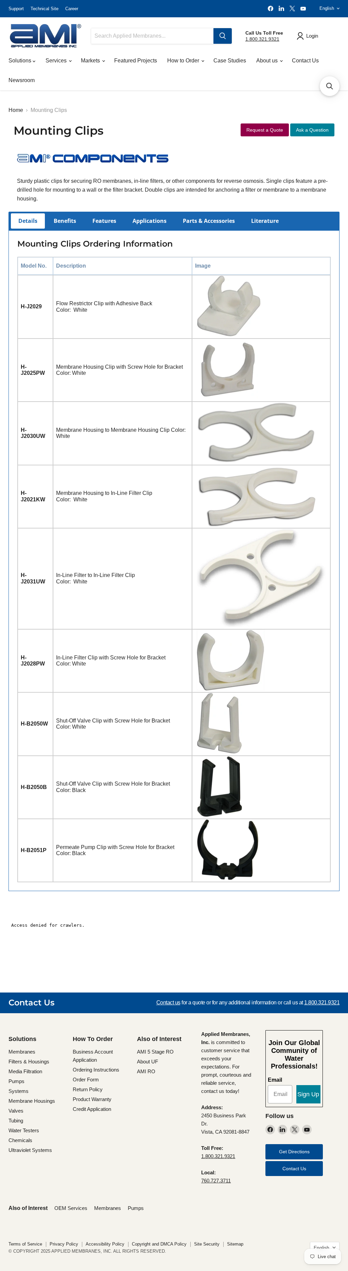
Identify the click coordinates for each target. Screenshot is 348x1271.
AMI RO (146, 1071)
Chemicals (20, 1140)
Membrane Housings (31, 1101)
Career (71, 8)
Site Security (207, 1244)
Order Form (86, 1079)
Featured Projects (135, 60)
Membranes (21, 1052)
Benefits (65, 221)
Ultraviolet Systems (30, 1150)
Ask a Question (312, 130)
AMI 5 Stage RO (155, 1052)
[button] (330, 86)
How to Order (184, 60)
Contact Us (305, 60)
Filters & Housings (28, 1061)
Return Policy (88, 1089)
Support (16, 8)
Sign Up (308, 1094)
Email (275, 1080)
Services (57, 60)
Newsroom (21, 80)
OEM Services (70, 1208)
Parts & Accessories (209, 221)
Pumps (16, 1081)
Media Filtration (25, 1071)
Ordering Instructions (96, 1070)
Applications (150, 221)
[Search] (222, 36)
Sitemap (235, 1244)
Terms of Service (25, 1244)
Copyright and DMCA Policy (159, 1244)
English (326, 8)
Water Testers (23, 1130)
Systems (18, 1091)
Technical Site (44, 8)
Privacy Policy (64, 1244)
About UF (147, 1061)
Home (15, 110)
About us (267, 60)
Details (27, 221)
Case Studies (229, 60)
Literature (265, 221)
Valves (15, 1111)
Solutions (20, 60)
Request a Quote (264, 130)
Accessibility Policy (105, 1244)
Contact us (168, 1002)
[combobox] (152, 36)
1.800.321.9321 (262, 39)
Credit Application (92, 1109)
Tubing (15, 1120)
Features (104, 221)
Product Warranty (92, 1099)
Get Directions (294, 1151)
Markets (91, 60)
